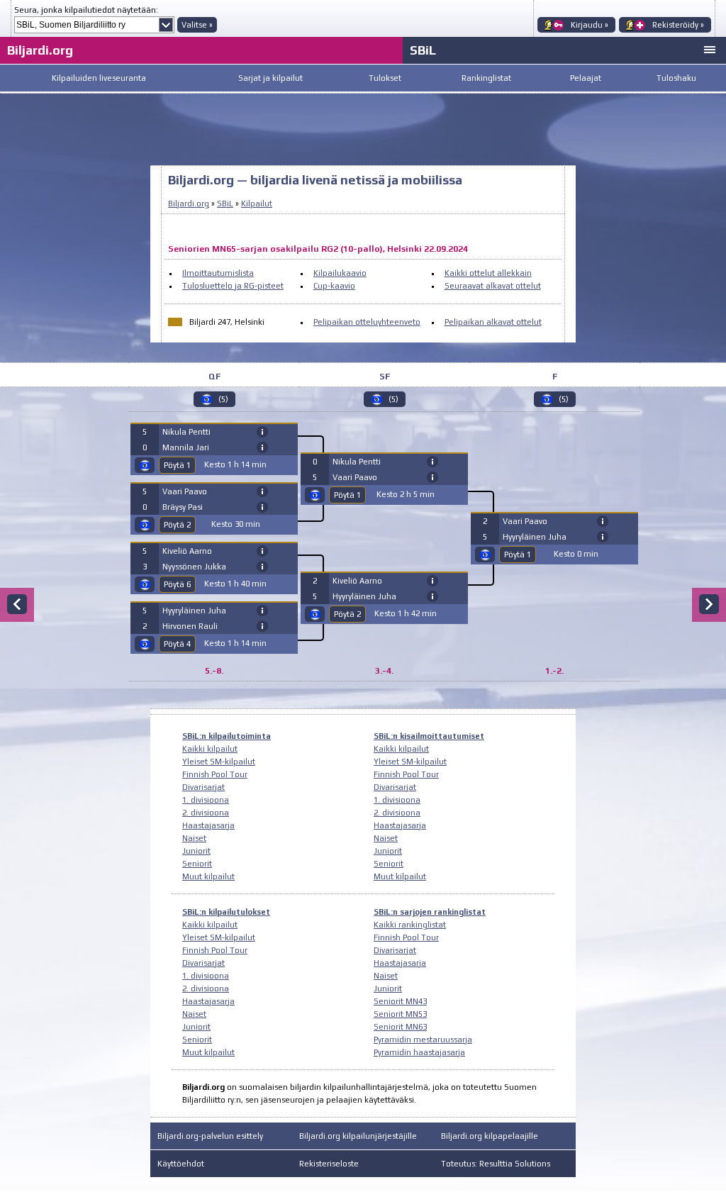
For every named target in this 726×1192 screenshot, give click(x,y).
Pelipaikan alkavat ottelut (493, 322)
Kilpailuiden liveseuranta (99, 78)
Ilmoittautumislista (218, 273)
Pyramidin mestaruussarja (423, 1039)
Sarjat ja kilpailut (270, 78)
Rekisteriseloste (329, 1163)
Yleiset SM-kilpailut (218, 761)
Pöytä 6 (177, 584)
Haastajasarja (208, 825)
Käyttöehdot (180, 1163)
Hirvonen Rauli (190, 626)
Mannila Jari (185, 447)
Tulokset (385, 78)
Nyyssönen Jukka (194, 566)
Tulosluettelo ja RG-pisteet (233, 286)
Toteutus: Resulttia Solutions (495, 1163)
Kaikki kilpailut (210, 749)
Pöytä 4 (177, 644)
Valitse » (197, 25)
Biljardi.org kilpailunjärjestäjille (358, 1136)
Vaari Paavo (184, 491)
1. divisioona (205, 800)
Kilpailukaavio (340, 273)
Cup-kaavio (334, 286)
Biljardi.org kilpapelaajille (489, 1136)
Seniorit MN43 (400, 1001)
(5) (223, 399)
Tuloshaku (676, 78)
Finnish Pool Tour (214, 774)
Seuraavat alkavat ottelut (493, 286)
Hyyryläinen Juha (194, 610)
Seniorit (197, 863)
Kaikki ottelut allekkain (488, 273)
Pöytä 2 (177, 524)
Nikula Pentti (186, 432)
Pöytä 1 (177, 465)
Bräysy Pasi (182, 507)
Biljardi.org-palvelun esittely (210, 1136)
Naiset (194, 838)
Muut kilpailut (208, 876)
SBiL (423, 50)
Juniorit (196, 851)
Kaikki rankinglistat (410, 924)
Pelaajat (585, 78)
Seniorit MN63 (400, 1027)
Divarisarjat (203, 787)
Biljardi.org (40, 50)
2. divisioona (205, 812)
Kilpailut (256, 203)
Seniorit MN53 (400, 1014)
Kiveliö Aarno (187, 551)
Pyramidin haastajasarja (419, 1052)
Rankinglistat (486, 78)
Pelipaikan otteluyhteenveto (366, 322)
